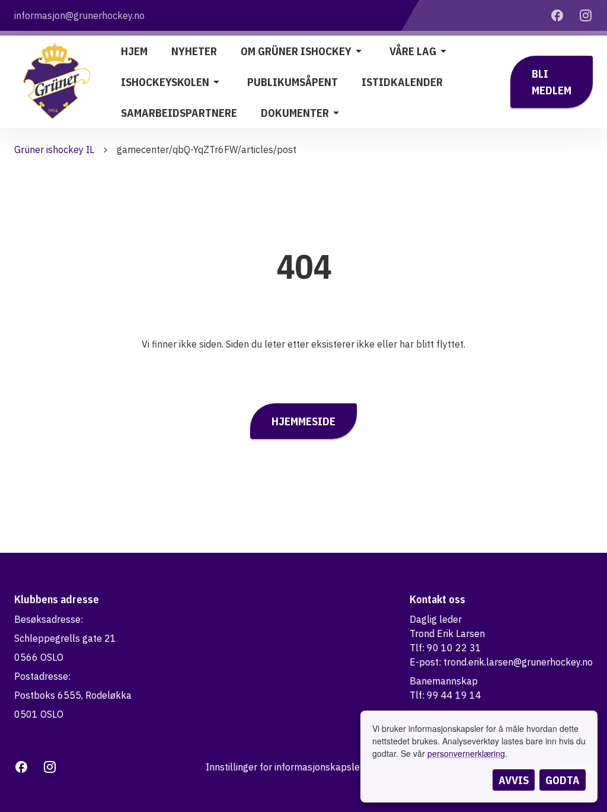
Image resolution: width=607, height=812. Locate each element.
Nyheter (194, 51)
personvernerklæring (466, 753)
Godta (562, 780)
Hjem (134, 51)
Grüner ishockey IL (54, 149)
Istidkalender (402, 82)
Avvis (514, 780)
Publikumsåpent (292, 82)
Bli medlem (551, 81)
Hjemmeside (303, 421)
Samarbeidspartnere (179, 113)
